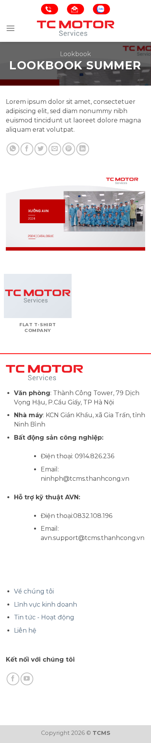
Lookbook (75, 54)
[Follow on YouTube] (27, 678)
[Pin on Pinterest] (68, 149)
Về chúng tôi (34, 591)
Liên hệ (25, 630)
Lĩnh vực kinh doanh (45, 604)
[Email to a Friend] (54, 149)
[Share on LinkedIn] (82, 149)
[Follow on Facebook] (13, 678)
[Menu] (10, 28)
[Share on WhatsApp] (13, 149)
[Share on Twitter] (40, 149)
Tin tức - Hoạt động (44, 617)
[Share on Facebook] (27, 149)
